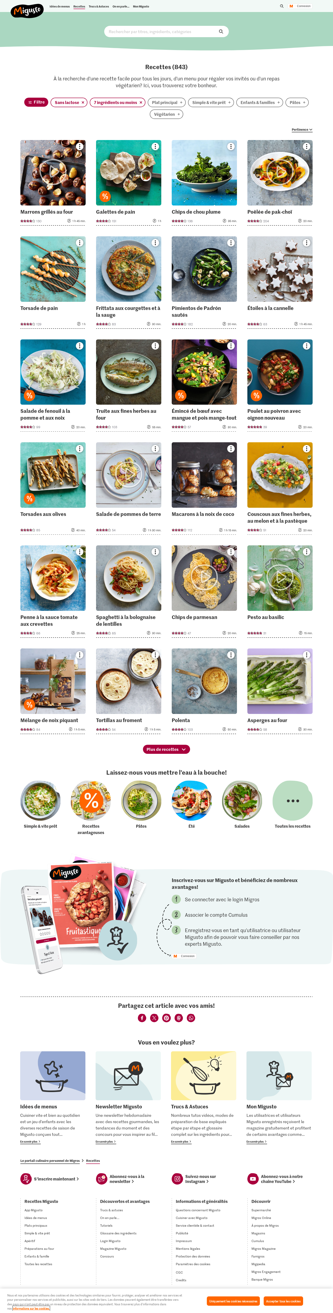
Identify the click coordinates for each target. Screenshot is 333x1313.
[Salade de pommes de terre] (129, 489)
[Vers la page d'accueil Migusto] (27, 7)
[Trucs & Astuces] (203, 1097)
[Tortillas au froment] (129, 692)
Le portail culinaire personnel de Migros (50, 1160)
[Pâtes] (141, 808)
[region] (166, 1301)
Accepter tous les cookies (283, 1301)
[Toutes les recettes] (293, 808)
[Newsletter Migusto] (128, 1097)
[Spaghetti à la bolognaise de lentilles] (129, 593)
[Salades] (242, 808)
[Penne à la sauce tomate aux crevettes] (53, 593)
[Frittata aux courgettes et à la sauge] (129, 283)
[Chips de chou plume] (204, 184)
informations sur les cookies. (31, 1308)
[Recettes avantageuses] (91, 808)
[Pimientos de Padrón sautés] (204, 283)
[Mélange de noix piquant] (53, 692)
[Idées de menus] (52, 1097)
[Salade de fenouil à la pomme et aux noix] (53, 387)
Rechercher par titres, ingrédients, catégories (166, 31)
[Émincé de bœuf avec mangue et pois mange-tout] (204, 387)
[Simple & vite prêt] (40, 808)
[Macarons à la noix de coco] (204, 489)
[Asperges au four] (280, 692)
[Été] (192, 808)
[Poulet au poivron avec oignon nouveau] (280, 387)
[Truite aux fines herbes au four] (129, 387)
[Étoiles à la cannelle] (280, 283)
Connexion (304, 6)
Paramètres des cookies (193, 1264)
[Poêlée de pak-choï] (280, 184)
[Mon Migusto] (279, 1097)
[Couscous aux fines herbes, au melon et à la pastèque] (280, 489)
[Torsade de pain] (53, 283)
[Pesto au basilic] (280, 593)
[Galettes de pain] (129, 184)
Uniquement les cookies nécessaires (233, 1301)
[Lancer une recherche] (282, 6)
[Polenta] (204, 692)
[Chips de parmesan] (204, 593)
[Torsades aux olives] (53, 489)
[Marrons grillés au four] (53, 184)
